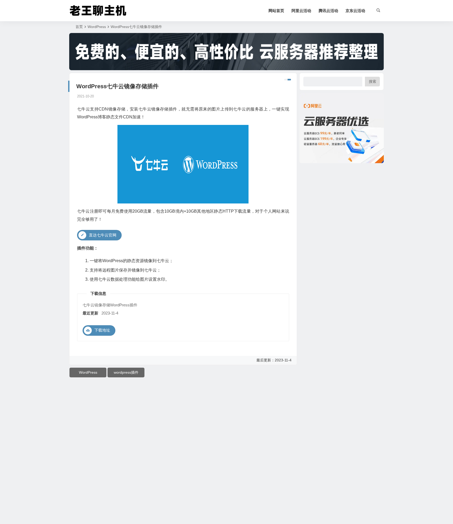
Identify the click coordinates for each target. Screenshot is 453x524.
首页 (79, 27)
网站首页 (276, 10)
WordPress (97, 27)
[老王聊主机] (98, 10)
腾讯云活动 (328, 10)
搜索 (372, 81)
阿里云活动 (301, 10)
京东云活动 (355, 10)
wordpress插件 (126, 372)
